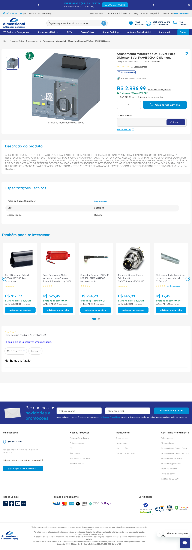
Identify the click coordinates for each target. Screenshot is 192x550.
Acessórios (33, 41)
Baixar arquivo (100, 201)
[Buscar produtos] (103, 23)
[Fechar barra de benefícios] (188, 5)
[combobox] (77, 23)
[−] (120, 105)
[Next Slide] (153, 5)
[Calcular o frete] (175, 122)
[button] (94, 319)
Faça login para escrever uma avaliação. (29, 341)
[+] (138, 105)
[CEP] (152, 120)
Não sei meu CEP (124, 129)
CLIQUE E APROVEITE (115, 4)
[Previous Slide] (39, 5)
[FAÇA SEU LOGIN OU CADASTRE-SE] (158, 23)
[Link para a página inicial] (4, 41)
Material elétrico (17, 41)
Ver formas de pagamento (159, 89)
